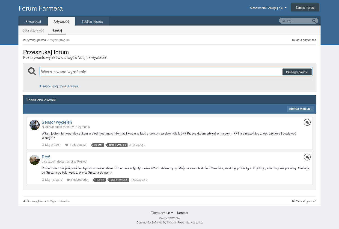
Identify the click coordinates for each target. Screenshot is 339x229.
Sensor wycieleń (57, 122)
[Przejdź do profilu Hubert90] (35, 125)
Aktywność (61, 21)
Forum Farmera (40, 7)
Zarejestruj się (305, 7)
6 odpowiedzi (79, 179)
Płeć (46, 157)
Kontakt (182, 212)
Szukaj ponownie (297, 72)
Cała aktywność (33, 30)
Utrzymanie (82, 126)
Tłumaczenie (161, 212)
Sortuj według (300, 109)
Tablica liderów (92, 21)
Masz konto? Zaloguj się (267, 8)
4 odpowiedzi (77, 144)
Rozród (81, 161)
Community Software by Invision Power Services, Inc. (170, 222)
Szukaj (57, 30)
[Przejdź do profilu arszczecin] (35, 160)
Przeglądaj (33, 21)
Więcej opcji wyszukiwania (60, 86)
